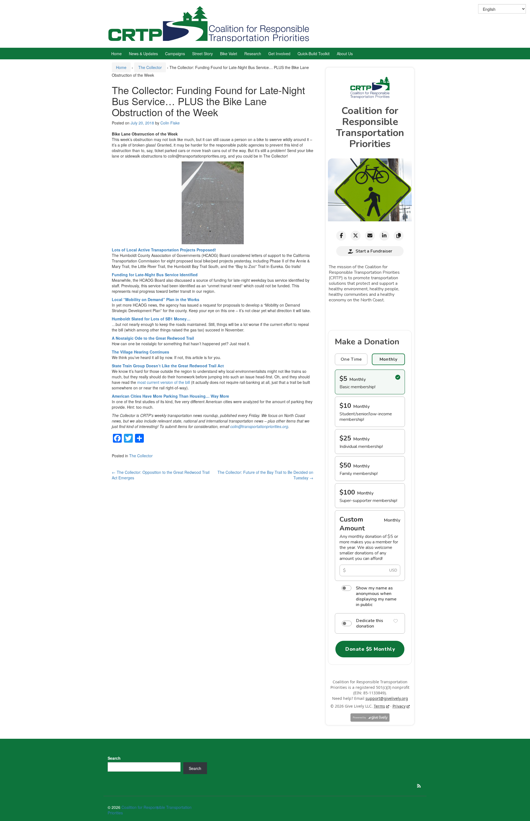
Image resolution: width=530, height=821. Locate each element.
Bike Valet (228, 53)
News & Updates (143, 53)
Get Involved (279, 53)
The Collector (150, 67)
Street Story (202, 53)
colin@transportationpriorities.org (259, 426)
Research (252, 53)
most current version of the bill (163, 382)
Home (116, 53)
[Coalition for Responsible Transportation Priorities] (211, 23)
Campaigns (175, 53)
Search (114, 758)
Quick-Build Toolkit (314, 53)
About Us (345, 53)
